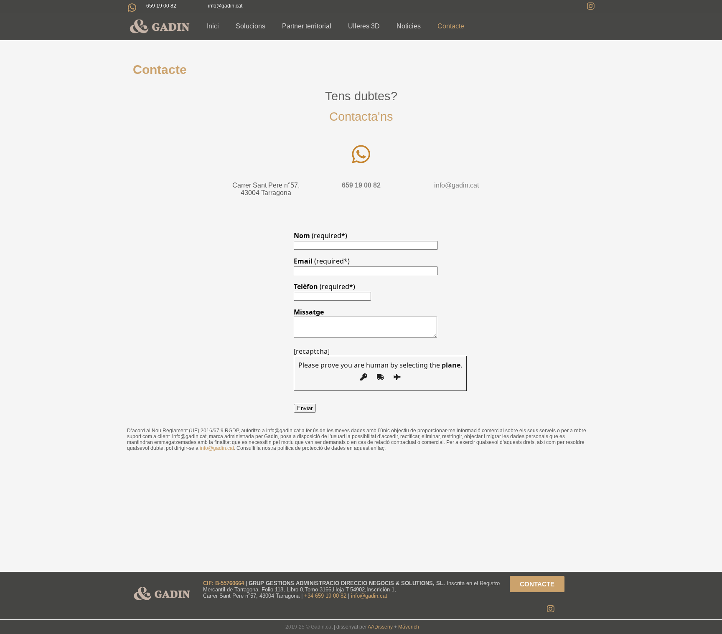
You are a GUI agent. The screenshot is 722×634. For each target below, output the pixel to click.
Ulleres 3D (364, 26)
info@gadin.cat (456, 185)
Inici (213, 26)
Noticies (409, 26)
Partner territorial (306, 26)
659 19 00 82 (161, 6)
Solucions (250, 26)
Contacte (450, 26)
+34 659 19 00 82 (326, 596)
